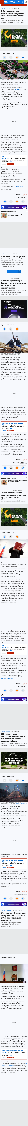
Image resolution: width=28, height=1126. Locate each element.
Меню (2, 2)
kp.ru (25, 194)
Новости (3, 5)
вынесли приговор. (7, 679)
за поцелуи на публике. (14, 1064)
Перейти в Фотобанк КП (21, 803)
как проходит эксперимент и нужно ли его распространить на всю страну (14, 159)
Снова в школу (13, 5)
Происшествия (8, 490)
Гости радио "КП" (23, 5)
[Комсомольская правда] (8, 2)
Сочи (8, 5)
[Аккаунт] (26, 2)
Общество (8, 8)
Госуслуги (18, 89)
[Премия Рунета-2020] (14, 1)
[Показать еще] (23, 57)
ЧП (4, 695)
